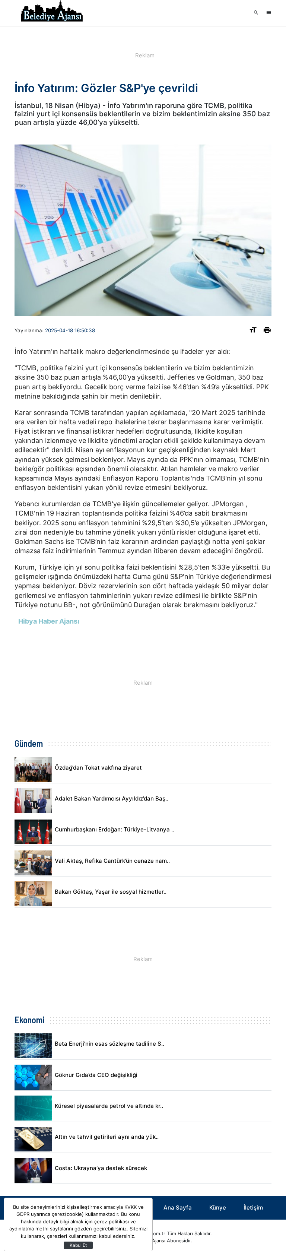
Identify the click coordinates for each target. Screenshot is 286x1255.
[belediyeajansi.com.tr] (52, 13)
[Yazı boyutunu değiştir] (253, 331)
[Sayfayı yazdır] (267, 331)
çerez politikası (111, 1221)
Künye (217, 1207)
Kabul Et (78, 1245)
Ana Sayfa (177, 1207)
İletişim (253, 1207)
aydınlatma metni (28, 1229)
